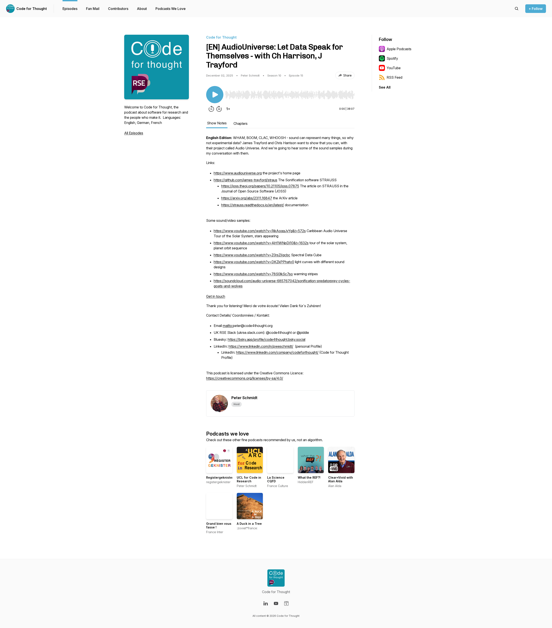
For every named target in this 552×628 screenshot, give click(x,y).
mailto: (228, 325)
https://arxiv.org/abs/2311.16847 (246, 198)
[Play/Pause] (214, 94)
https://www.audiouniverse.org (238, 173)
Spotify (392, 58)
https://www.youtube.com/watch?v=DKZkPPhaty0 (254, 262)
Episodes (70, 8)
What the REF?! (309, 477)
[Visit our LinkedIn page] (265, 603)
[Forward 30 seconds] (219, 109)
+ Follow (536, 8)
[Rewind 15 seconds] (211, 109)
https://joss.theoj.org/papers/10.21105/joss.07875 (260, 186)
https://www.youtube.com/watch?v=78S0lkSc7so (253, 274)
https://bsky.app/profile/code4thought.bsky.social (266, 339)
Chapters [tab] (241, 123)
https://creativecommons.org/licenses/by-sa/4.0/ (244, 378)
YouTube (394, 68)
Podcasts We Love (170, 8)
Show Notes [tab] (217, 123)
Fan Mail (92, 8)
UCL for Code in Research (249, 479)
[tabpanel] (280, 262)
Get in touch (215, 296)
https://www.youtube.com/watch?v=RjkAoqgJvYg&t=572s (260, 231)
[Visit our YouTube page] (276, 603)
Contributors (118, 8)
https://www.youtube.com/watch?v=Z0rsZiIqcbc (252, 255)
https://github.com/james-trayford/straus (245, 180)
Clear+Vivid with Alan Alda (340, 479)
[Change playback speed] (228, 109)
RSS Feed (394, 77)
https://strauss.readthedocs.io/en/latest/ (252, 205)
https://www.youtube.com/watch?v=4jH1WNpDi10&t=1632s (261, 243)
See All (384, 87)
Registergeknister (219, 477)
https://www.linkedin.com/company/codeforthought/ (277, 352)
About (142, 8)
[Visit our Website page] (286, 603)
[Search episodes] (516, 8)
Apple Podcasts (399, 49)
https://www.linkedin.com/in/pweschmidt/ (261, 346)
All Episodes (133, 133)
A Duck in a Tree (249, 523)
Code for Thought (31, 8)
